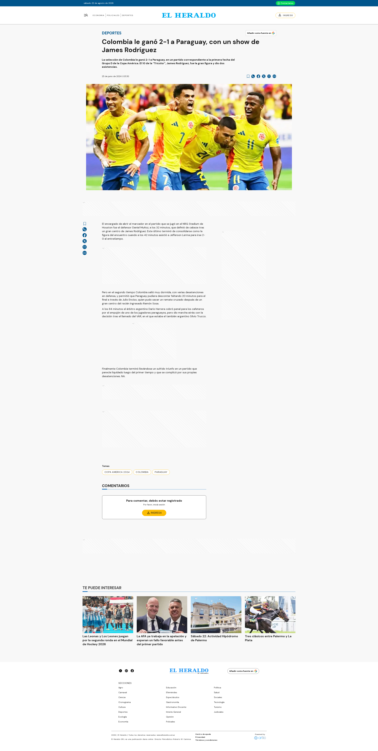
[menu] (86, 15)
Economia (98, 15)
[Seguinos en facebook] (132, 671)
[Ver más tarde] (248, 76)
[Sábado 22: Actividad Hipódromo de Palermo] (216, 614)
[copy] (274, 76)
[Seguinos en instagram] (126, 671)
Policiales (113, 15)
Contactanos (287, 3)
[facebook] (258, 76)
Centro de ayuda (203, 734)
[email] (269, 76)
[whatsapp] (253, 76)
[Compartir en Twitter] (263, 76)
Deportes (127, 15)
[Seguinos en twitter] (120, 671)
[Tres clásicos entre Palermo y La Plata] (270, 614)
